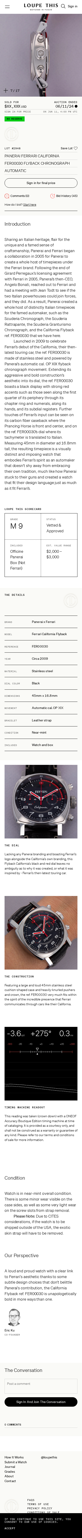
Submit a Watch (16, 1462)
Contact (10, 1481)
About (9, 1476)
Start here (29, 205)
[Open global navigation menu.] (7, 7)
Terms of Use (38, 1504)
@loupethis (49, 1457)
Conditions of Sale (43, 1512)
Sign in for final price (41, 183)
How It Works (14, 1457)
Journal (10, 1467)
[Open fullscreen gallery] (41, 55)
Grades (10, 1471)
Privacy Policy (39, 1508)
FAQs (31, 1500)
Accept (10, 1528)
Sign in (72, 6)
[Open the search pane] (63, 6)
